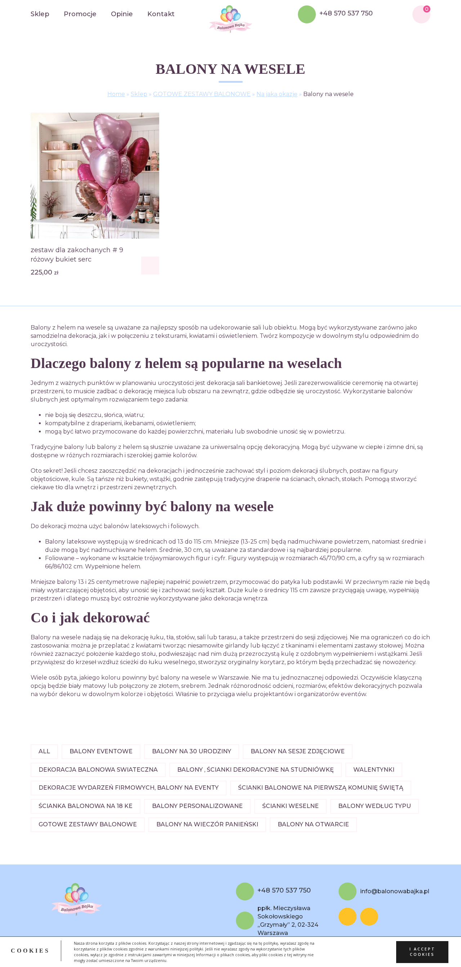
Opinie (122, 14)
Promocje (80, 14)
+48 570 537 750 (346, 13)
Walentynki (373, 769)
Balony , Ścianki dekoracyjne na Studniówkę (255, 769)
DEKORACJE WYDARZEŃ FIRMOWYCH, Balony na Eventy (129, 787)
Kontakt (161, 14)
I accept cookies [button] (422, 951)
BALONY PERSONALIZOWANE (197, 806)
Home (116, 94)
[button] (150, 265)
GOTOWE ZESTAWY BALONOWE (202, 94)
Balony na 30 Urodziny (191, 751)
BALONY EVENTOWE (101, 751)
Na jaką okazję (276, 94)
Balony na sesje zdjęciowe (298, 751)
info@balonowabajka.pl (394, 891)
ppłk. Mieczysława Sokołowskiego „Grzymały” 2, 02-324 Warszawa (288, 920)
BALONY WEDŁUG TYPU (374, 806)
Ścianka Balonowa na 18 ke (86, 806)
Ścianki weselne (290, 806)
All (44, 751)
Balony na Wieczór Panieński (207, 824)
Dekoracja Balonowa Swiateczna (98, 769)
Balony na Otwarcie (313, 824)
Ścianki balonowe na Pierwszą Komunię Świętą (320, 787)
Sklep (40, 14)
